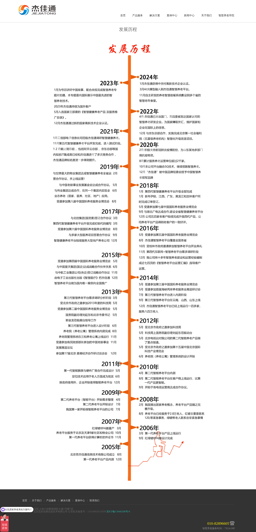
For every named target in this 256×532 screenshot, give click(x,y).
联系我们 (94, 500)
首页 (123, 15)
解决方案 (155, 15)
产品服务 (137, 15)
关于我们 (206, 15)
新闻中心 (189, 15)
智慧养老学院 (226, 15)
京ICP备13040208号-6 (118, 511)
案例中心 (172, 15)
